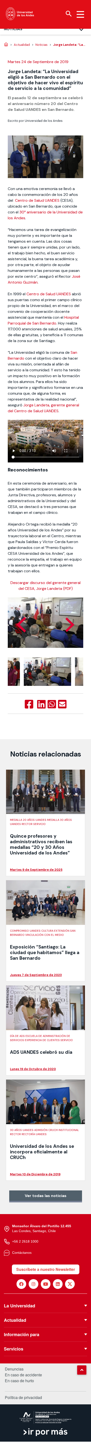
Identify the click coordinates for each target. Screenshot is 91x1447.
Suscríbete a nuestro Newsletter (45, 1269)
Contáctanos (22, 1253)
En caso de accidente (23, 1375)
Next (70, 624)
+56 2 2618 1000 (25, 1241)
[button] (81, 1370)
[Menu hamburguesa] (80, 14)
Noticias (13, 28)
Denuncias (14, 1369)
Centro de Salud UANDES (37, 200)
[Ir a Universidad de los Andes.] (6, 45)
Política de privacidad (23, 1397)
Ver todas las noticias (45, 1195)
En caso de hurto (19, 1381)
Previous (21, 624)
